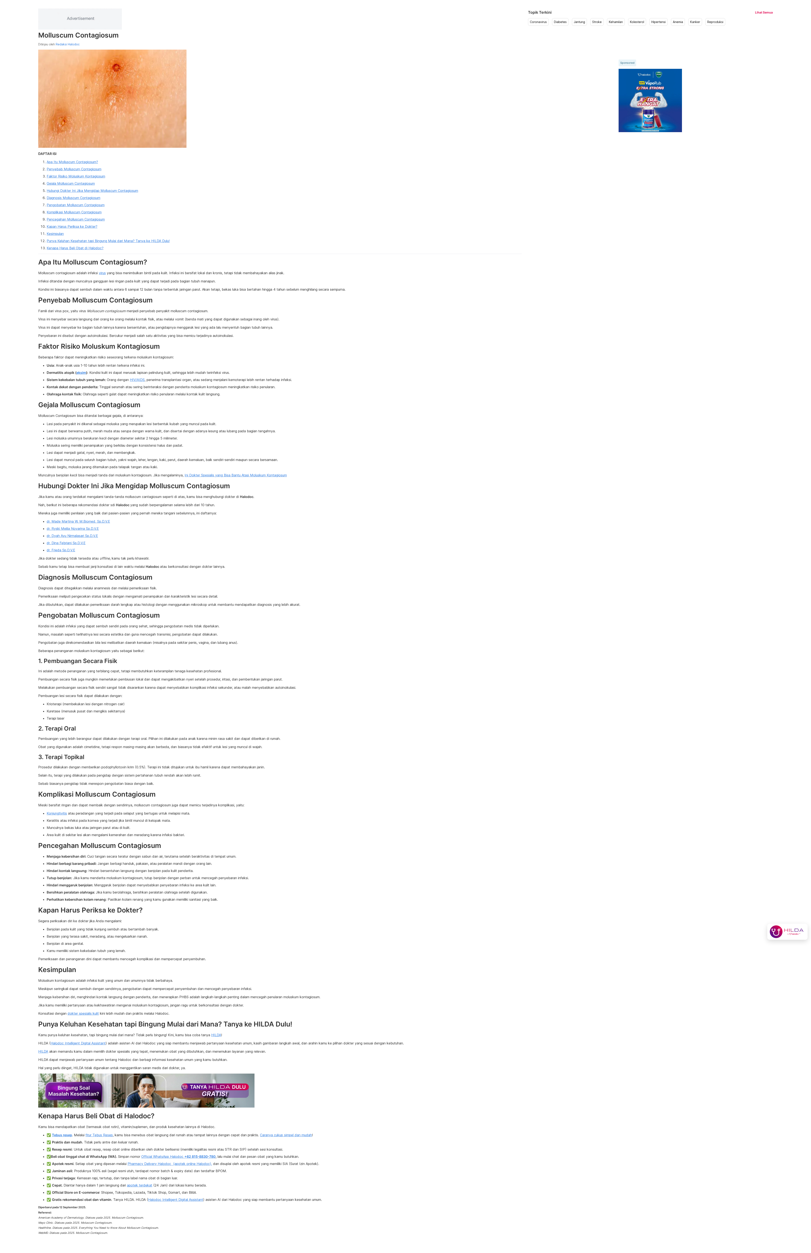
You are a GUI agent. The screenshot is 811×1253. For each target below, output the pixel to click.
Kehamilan (616, 22)
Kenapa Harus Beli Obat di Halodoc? (75, 248)
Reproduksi (715, 22)
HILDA (216, 1035)
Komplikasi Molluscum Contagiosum (74, 212)
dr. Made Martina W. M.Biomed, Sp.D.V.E (78, 521)
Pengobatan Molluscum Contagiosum (76, 205)
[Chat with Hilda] (787, 932)
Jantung (579, 22)
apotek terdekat (139, 1185)
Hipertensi (658, 22)
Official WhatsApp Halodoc (178, 1156)
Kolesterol (637, 22)
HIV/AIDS (137, 380)
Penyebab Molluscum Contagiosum (74, 169)
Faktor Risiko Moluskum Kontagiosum (76, 176)
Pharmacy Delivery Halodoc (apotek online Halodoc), (170, 1164)
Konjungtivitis (57, 813)
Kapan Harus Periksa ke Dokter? (72, 226)
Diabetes (560, 22)
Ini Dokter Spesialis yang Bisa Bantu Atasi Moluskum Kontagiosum (236, 475)
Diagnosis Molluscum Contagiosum (73, 198)
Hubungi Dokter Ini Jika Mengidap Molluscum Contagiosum (92, 190)
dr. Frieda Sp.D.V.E (61, 550)
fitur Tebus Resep (99, 1135)
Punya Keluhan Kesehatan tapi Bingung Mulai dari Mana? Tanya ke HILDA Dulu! (108, 241)
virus (102, 273)
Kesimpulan (55, 234)
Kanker (695, 22)
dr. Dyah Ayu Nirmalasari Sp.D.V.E (72, 536)
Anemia (678, 22)
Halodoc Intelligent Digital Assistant (78, 1043)
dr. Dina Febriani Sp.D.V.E (66, 543)
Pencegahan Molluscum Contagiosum (76, 219)
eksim (81, 372)
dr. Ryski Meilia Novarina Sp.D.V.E (73, 528)
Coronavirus (538, 22)
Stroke (597, 22)
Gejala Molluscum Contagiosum (71, 183)
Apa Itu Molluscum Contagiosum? (72, 162)
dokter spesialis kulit (83, 1013)
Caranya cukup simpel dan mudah (286, 1135)
